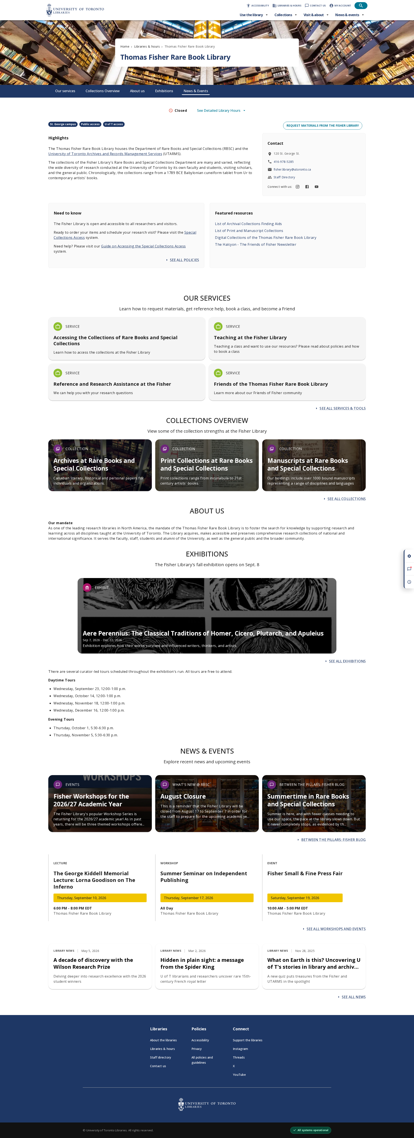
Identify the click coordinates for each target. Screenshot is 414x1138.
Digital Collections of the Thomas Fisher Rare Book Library (265, 237)
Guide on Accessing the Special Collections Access (143, 246)
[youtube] (316, 187)
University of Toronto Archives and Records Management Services (105, 153)
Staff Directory (284, 177)
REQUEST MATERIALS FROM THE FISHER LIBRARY (323, 125)
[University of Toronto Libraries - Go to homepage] (207, 1109)
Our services (65, 91)
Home (124, 46)
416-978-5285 (284, 162)
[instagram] (297, 187)
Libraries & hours (147, 46)
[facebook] (307, 187)
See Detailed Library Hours (218, 110)
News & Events (195, 91)
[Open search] (360, 5)
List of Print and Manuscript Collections (249, 230)
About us (137, 91)
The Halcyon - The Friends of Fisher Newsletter (255, 244)
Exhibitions (164, 91)
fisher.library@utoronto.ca (292, 169)
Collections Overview (103, 91)
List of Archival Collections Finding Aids (248, 223)
